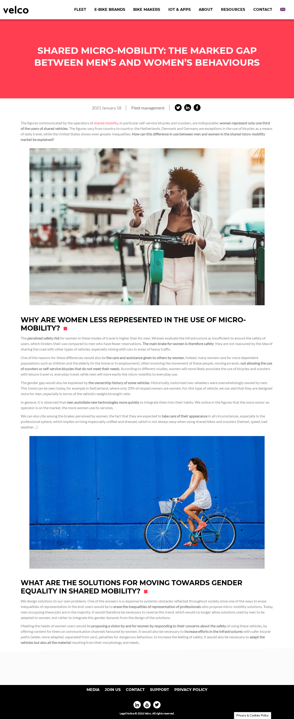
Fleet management (148, 107)
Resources (233, 9)
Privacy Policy (190, 690)
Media (93, 690)
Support (159, 690)
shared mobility (106, 123)
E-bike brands (109, 9)
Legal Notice (127, 713)
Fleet (80, 9)
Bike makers (146, 9)
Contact (262, 9)
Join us (113, 690)
